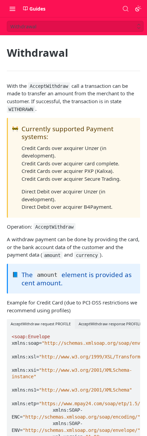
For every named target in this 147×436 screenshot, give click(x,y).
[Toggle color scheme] (138, 8)
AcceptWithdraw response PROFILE (110, 323)
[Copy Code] (131, 334)
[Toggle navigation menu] (12, 8)
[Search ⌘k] (125, 8)
